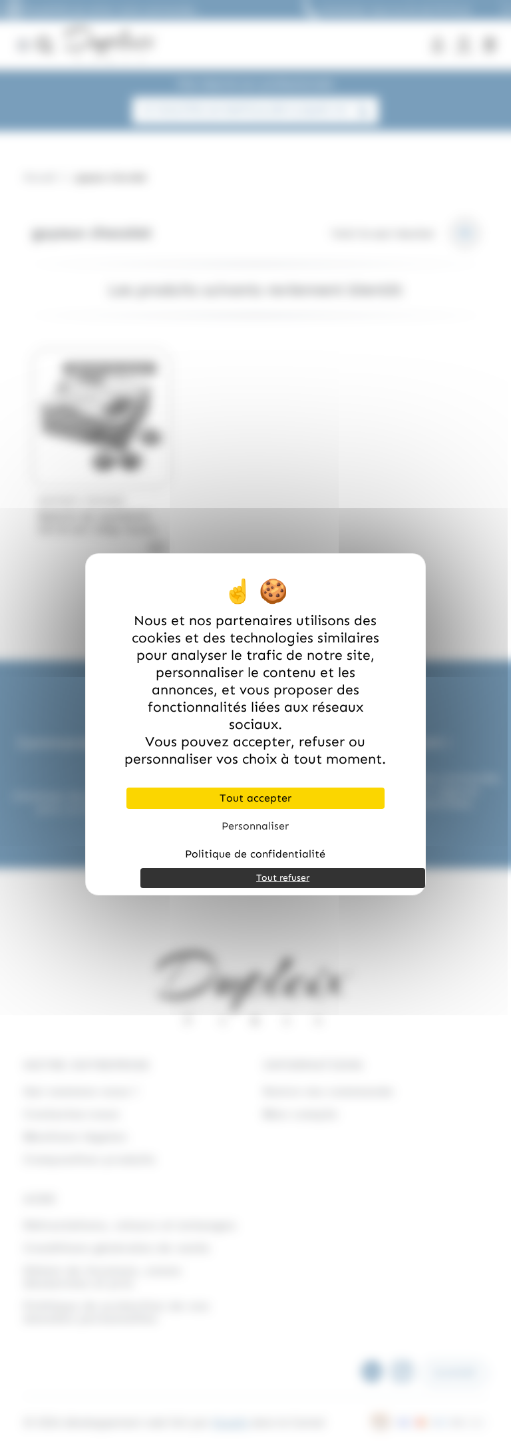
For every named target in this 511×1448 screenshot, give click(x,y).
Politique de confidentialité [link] (255, 853)
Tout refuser (282, 877)
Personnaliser (255, 826)
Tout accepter (255, 798)
